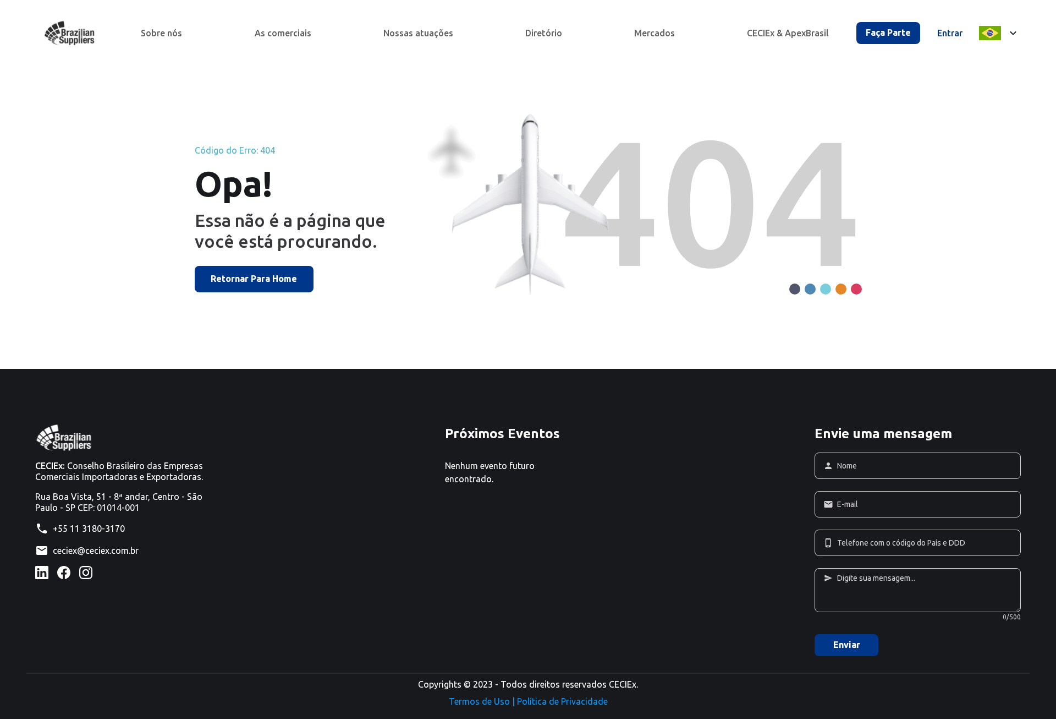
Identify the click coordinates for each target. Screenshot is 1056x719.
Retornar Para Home (254, 279)
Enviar (846, 645)
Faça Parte (888, 32)
